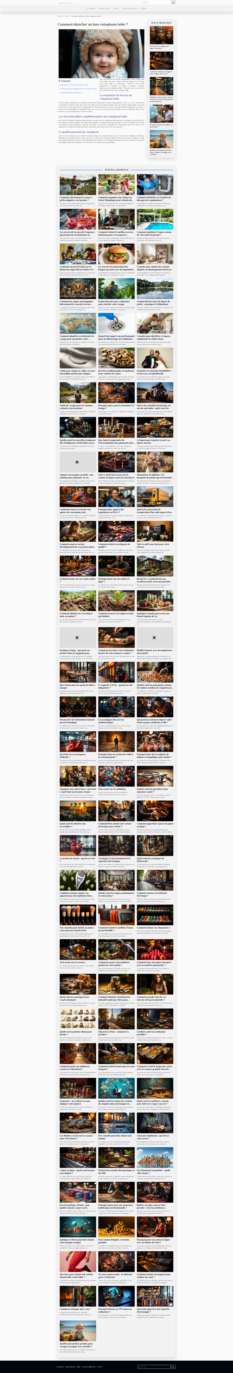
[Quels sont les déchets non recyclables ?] (78, 811)
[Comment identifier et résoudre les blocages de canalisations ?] (155, 184)
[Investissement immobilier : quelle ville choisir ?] (155, 1157)
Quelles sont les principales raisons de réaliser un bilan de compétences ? (154, 688)
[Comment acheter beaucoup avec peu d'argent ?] (116, 1053)
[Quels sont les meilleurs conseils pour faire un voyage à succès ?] (155, 1088)
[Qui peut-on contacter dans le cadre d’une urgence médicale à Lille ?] (155, 707)
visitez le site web (129, 103)
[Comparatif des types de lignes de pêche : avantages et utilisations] (155, 288)
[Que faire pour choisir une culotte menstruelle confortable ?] (78, 1261)
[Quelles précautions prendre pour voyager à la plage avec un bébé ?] (161, 139)
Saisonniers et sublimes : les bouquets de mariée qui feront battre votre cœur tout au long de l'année (155, 478)
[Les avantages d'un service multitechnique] (116, 707)
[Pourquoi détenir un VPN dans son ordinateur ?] (116, 1296)
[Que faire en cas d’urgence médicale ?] (78, 741)
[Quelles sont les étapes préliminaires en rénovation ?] (116, 880)
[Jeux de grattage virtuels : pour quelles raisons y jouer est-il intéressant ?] (78, 1192)
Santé (116, 8)
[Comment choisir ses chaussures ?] (155, 915)
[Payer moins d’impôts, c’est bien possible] (116, 1227)
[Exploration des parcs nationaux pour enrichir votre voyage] (116, 288)
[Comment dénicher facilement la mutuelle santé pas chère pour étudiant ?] (116, 984)
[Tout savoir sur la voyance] (78, 949)
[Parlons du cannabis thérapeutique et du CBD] (116, 1157)
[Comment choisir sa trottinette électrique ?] (155, 880)
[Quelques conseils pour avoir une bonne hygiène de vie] (155, 600)
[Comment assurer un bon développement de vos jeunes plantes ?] (78, 531)
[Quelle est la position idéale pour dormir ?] (78, 1019)
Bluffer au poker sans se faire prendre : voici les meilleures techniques (151, 1208)
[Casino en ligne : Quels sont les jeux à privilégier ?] (78, 1157)
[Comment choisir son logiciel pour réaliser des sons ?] (161, 60)
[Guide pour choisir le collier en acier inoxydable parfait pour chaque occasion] (78, 358)
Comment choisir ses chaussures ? (153, 927)
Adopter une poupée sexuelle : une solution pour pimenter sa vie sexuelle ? (76, 478)
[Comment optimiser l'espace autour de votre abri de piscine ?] (155, 219)
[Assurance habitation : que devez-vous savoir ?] (155, 1123)
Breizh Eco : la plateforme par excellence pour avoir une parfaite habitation (153, 582)
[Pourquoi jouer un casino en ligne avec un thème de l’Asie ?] (155, 1227)
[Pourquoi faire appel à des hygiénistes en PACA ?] (116, 496)
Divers (143, 8)
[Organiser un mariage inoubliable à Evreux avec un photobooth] (155, 358)
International (104, 8)
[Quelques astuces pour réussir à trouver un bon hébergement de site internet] (161, 86)
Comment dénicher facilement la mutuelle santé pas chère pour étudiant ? (114, 1000)
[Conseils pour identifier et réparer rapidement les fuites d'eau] (155, 323)
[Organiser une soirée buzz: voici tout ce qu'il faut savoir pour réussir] (78, 776)
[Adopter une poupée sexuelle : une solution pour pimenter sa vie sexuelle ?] (78, 462)
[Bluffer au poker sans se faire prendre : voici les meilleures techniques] (155, 1192)
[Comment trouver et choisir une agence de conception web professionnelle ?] (78, 496)
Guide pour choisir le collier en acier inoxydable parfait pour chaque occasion (77, 374)
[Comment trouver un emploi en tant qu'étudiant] (116, 600)
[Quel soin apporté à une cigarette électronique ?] (155, 1296)
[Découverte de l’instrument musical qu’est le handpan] (78, 707)
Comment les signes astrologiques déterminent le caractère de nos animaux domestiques (76, 304)
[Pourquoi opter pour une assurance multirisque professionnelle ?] (116, 1192)
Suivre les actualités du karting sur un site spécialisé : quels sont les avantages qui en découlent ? (154, 408)
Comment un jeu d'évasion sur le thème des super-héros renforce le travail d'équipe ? (76, 269)
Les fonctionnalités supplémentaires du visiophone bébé (78, 89)
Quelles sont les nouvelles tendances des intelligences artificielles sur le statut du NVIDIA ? (77, 443)
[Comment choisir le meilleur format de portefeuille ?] (116, 915)
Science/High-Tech (129, 8)
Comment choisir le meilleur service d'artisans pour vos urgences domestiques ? (115, 235)
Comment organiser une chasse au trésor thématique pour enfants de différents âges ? (115, 200)
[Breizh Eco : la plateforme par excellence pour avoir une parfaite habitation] (155, 566)
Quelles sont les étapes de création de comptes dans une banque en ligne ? (115, 1104)
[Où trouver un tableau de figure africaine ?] (161, 35)
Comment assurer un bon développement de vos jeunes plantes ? (78, 547)
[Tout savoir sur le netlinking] (116, 776)
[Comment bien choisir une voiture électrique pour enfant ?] (116, 811)
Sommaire (66, 80)
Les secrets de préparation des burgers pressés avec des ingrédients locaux (116, 269)
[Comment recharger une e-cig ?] (78, 1296)
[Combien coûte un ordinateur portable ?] (155, 1019)
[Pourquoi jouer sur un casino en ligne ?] (116, 566)
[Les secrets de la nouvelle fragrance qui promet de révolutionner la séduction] (78, 219)
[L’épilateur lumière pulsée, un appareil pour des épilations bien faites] (78, 880)
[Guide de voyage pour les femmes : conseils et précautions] (78, 392)
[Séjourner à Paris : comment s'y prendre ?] (116, 1019)
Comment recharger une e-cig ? (75, 1309)
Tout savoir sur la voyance (72, 962)
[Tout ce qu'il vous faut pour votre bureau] (155, 531)
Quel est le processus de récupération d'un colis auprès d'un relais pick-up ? (154, 512)
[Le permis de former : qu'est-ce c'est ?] (78, 845)
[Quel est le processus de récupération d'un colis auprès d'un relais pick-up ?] (155, 496)
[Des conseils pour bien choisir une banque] (116, 1123)
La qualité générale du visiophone (71, 92)
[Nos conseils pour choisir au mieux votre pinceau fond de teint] (78, 915)
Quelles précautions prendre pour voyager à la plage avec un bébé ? (161, 152)
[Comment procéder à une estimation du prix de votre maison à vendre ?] (116, 637)
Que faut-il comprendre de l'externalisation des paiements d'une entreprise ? (116, 443)
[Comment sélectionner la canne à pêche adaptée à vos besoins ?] (78, 184)
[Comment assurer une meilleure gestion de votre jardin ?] (116, 949)
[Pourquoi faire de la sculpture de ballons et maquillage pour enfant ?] (155, 741)
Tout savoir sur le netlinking (112, 789)
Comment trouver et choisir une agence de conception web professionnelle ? (75, 512)
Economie (91, 8)
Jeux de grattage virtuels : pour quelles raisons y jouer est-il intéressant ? (75, 1208)
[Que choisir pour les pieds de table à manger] (78, 672)
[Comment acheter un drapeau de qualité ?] (116, 531)
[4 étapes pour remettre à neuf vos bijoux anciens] (155, 427)
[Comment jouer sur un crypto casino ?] (78, 566)
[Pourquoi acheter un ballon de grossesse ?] (161, 113)
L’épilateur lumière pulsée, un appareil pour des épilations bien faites (76, 896)
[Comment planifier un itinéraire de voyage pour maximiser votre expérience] (78, 323)
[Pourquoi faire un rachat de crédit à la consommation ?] (116, 741)
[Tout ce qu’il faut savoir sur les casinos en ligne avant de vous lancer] (116, 462)
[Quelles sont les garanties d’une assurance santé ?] (155, 776)
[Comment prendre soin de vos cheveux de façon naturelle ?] (155, 984)
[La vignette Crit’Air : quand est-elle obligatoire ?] (116, 672)
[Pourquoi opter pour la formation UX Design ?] (116, 392)
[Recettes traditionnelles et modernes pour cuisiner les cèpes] (116, 358)
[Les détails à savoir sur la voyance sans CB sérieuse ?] (78, 1123)
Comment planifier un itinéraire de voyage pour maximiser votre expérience (77, 339)
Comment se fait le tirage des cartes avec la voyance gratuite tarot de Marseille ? (154, 1069)
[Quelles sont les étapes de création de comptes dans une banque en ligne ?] (116, 1088)
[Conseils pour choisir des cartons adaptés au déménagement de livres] (155, 254)
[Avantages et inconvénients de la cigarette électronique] (116, 845)
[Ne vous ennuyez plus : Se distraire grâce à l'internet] (116, 1261)
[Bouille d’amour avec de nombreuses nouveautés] (155, 637)
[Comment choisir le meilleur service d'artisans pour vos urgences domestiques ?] (116, 219)
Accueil (60, 16)
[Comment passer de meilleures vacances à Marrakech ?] (78, 1053)
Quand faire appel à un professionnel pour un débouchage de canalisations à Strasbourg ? (116, 339)
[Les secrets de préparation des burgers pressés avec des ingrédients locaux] (116, 254)
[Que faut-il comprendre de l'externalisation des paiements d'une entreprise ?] (116, 427)
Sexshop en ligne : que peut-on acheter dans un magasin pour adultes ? (75, 653)
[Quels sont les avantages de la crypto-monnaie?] (78, 984)
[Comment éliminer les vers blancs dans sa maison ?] (78, 600)
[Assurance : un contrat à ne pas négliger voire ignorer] (78, 1088)
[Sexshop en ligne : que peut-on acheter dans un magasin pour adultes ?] (78, 637)
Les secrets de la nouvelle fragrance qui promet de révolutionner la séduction (77, 235)
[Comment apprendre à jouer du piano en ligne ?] (155, 811)
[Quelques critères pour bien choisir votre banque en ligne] (78, 1227)
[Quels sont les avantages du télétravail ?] (155, 845)
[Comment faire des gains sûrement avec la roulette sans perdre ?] (155, 949)
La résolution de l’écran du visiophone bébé (74, 85)
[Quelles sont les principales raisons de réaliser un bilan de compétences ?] (155, 672)
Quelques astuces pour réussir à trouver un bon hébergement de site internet (161, 99)
